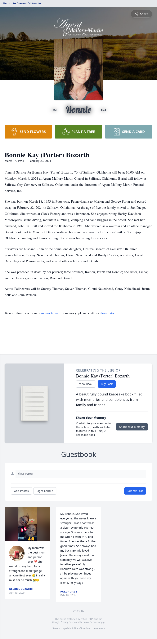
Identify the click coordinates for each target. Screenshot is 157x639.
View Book (85, 384)
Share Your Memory (132, 427)
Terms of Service (89, 622)
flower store (108, 313)
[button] (27, 524)
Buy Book (107, 384)
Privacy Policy (68, 622)
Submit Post (135, 491)
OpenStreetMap (82, 628)
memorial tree (51, 313)
